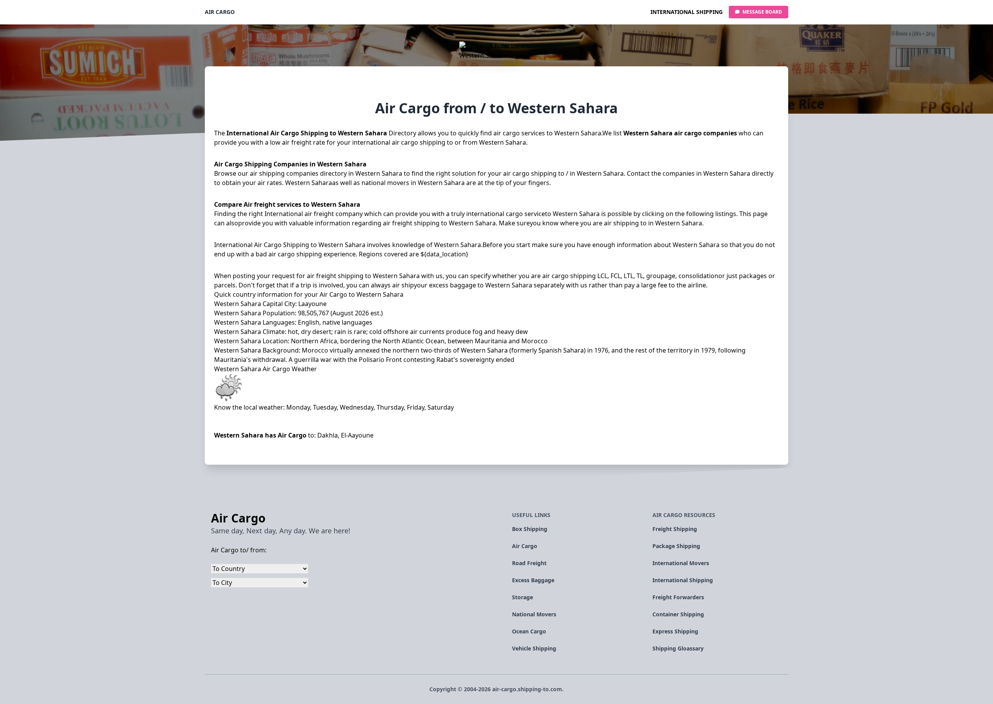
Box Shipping (529, 529)
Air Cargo (220, 12)
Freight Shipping (674, 529)
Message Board (761, 12)
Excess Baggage (533, 580)
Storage (522, 597)
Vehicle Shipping (534, 648)
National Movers (534, 614)
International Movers (680, 563)
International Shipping (686, 12)
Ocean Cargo (529, 631)
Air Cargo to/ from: (238, 550)
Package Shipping (676, 546)
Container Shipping (678, 614)
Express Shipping (675, 631)
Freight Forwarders (678, 597)
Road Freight (529, 563)
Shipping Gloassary (678, 648)
